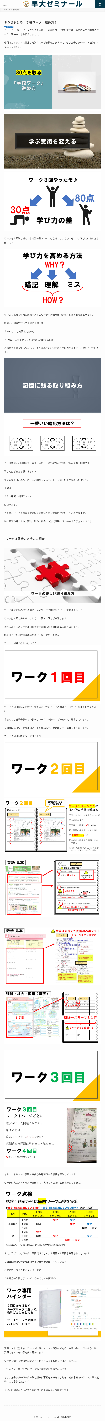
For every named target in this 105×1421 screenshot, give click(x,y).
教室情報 (10, 27)
